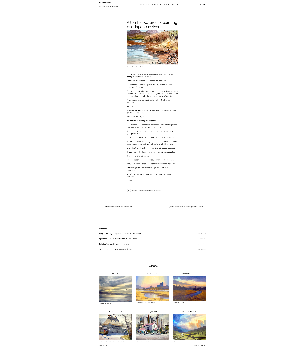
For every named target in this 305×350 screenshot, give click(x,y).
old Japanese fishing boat (145, 190)
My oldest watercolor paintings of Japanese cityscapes (185, 207)
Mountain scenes (189, 311)
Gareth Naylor (105, 3)
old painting (157, 190)
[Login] (200, 4)
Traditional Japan (115, 311)
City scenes (152, 311)
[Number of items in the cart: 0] (204, 4)
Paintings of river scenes (146, 67)
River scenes (152, 274)
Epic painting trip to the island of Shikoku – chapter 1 (119, 239)
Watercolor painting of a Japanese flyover (115, 249)
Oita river (134, 190)
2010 (129, 190)
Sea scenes (115, 274)
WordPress (203, 345)
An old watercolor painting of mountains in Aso (117, 207)
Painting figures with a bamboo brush (114, 244)
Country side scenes (189, 274)
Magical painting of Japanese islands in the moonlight (120, 234)
